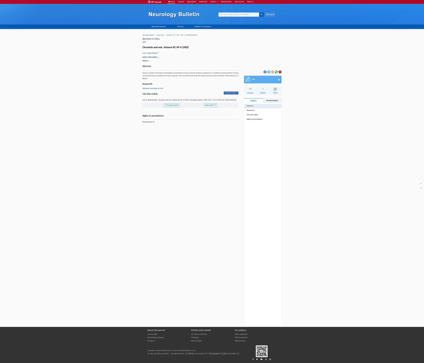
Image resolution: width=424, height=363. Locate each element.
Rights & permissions (254, 119)
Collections (195, 337)
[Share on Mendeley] (280, 72)
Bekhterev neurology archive (152, 88)
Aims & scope (152, 334)
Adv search (270, 14)
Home (172, 2)
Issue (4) (169, 35)
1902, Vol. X (160, 35)
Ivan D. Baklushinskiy (150, 53)
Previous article (172, 105)
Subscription (191, 2)
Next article (209, 105)
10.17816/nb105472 (191, 35)
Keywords (250, 110)
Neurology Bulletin (148, 35)
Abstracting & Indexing (155, 337)
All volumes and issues (199, 334)
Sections (253, 101)
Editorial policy (226, 2)
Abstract (250, 106)
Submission (203, 2)
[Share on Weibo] (272, 72)
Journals (181, 2)
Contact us (151, 341)
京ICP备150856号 (177, 354)
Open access (239, 2)
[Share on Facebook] (265, 72)
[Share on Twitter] (268, 72)
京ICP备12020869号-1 (162, 354)
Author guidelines (241, 334)
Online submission (241, 337)
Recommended (272, 100)
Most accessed (196, 341)
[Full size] (420, 188)
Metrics (213, 2)
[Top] (420, 184)
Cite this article (252, 115)
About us (250, 2)
